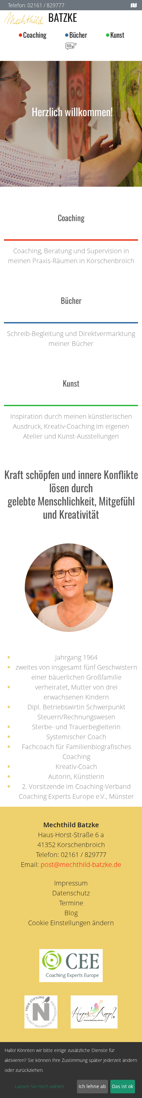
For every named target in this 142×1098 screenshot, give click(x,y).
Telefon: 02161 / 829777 (36, 5)
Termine (71, 902)
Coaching (34, 34)
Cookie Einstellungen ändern (71, 922)
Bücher (78, 34)
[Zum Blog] (71, 45)
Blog (71, 912)
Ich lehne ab (92, 1086)
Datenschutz (71, 892)
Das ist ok (122, 1086)
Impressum (71, 883)
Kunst (117, 34)
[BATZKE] (24, 18)
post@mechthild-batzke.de (81, 864)
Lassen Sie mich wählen (39, 1086)
